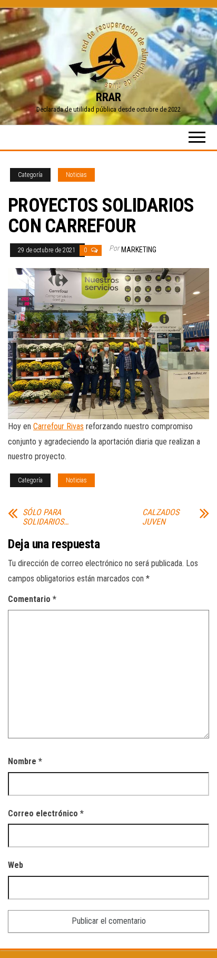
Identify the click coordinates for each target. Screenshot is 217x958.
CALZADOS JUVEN (160, 517)
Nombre (25, 761)
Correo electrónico (46, 813)
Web (15, 865)
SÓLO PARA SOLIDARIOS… (45, 517)
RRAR (108, 97)
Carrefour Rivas (58, 426)
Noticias (76, 175)
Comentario (32, 599)
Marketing (138, 249)
